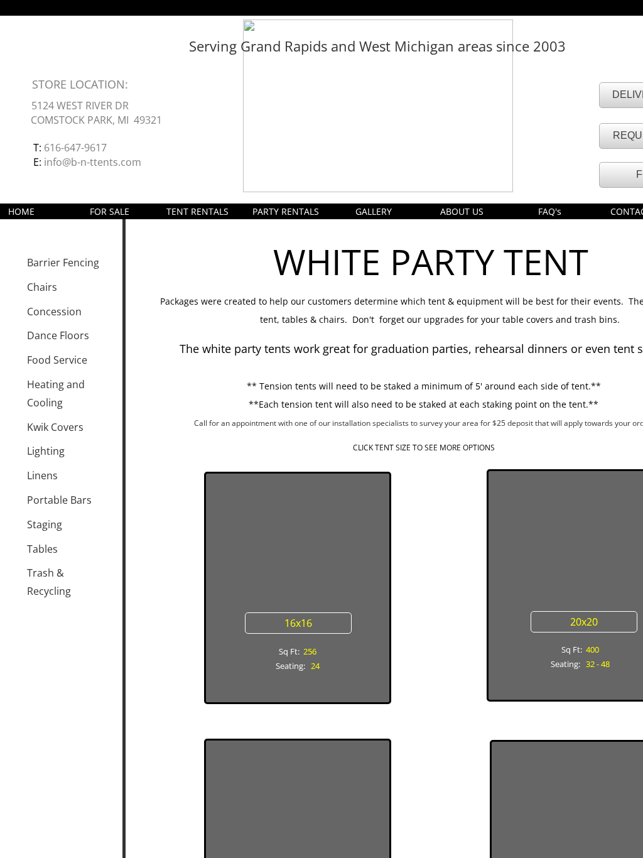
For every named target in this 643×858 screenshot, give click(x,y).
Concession (54, 311)
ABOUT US (462, 211)
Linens (42, 475)
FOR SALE (109, 211)
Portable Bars (59, 500)
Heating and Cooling (56, 393)
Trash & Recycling (49, 582)
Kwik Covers (55, 427)
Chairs (42, 287)
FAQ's (549, 211)
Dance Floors (58, 335)
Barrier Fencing (63, 262)
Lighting (46, 451)
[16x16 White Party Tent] (297, 535)
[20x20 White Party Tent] (580, 533)
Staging (44, 524)
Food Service (57, 360)
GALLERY (373, 211)
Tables (42, 549)
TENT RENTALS (197, 211)
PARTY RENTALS (285, 211)
